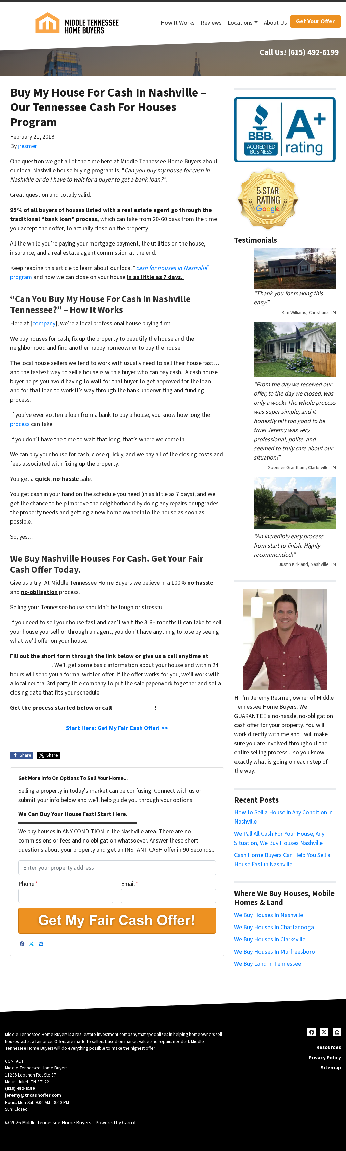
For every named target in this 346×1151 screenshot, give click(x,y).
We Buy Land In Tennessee (267, 964)
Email (129, 884)
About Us (275, 23)
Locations (240, 23)
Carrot (129, 1122)
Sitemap (331, 1067)
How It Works (177, 23)
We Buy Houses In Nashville (268, 915)
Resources (328, 1047)
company (43, 323)
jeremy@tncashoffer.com (33, 1095)
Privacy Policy (324, 1057)
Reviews (211, 23)
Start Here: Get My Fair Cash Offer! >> (117, 728)
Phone (28, 884)
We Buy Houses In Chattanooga (274, 927)
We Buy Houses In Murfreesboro (274, 951)
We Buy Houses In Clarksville (269, 939)
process (20, 424)
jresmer (27, 146)
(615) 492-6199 (313, 52)
